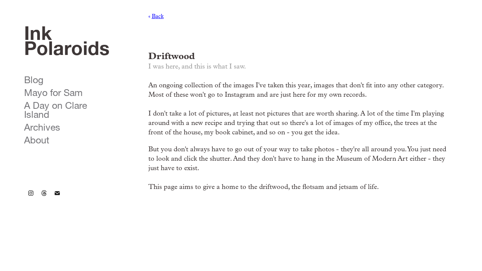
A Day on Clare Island (55, 108)
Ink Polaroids (67, 37)
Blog (33, 78)
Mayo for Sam (53, 91)
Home (34, 162)
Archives (42, 126)
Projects (42, 63)
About (36, 138)
